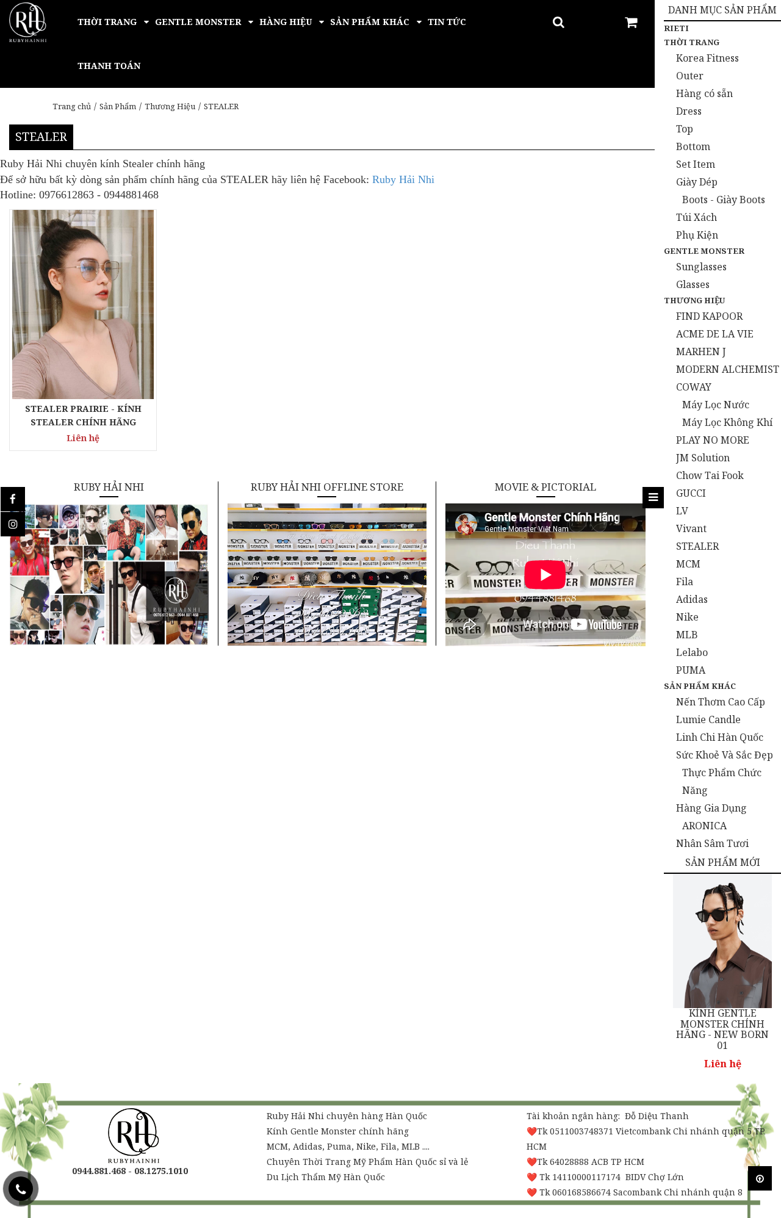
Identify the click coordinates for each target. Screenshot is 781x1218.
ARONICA (704, 825)
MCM (688, 564)
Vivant (691, 528)
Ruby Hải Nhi (403, 179)
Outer (690, 75)
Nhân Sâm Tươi (712, 843)
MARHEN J (701, 351)
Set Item (695, 164)
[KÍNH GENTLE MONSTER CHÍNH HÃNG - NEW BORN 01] (722, 941)
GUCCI (691, 493)
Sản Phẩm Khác (700, 685)
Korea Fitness (707, 58)
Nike (687, 617)
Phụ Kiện (697, 235)
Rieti (676, 28)
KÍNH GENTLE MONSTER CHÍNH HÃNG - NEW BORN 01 (722, 1029)
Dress (689, 111)
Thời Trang (691, 42)
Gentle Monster (704, 250)
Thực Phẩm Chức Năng (721, 781)
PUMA (690, 670)
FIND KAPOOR (709, 316)
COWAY (693, 387)
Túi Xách (696, 217)
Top (684, 128)
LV (682, 510)
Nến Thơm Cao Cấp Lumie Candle (720, 710)
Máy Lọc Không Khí (727, 422)
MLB (687, 634)
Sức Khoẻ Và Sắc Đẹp (724, 755)
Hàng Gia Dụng (711, 808)
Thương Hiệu (170, 106)
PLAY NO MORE (712, 440)
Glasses (693, 284)
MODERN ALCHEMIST (727, 369)
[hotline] (21, 1189)
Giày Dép (697, 182)
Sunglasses (701, 266)
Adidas (692, 599)
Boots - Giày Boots (723, 199)
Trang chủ (71, 106)
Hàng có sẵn (704, 93)
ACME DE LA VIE (715, 334)
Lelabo (692, 652)
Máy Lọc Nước (715, 404)
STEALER (221, 106)
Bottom (693, 146)
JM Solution (703, 457)
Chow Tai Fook (710, 475)
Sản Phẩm (117, 106)
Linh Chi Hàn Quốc (719, 737)
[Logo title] (27, 21)
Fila (684, 581)
